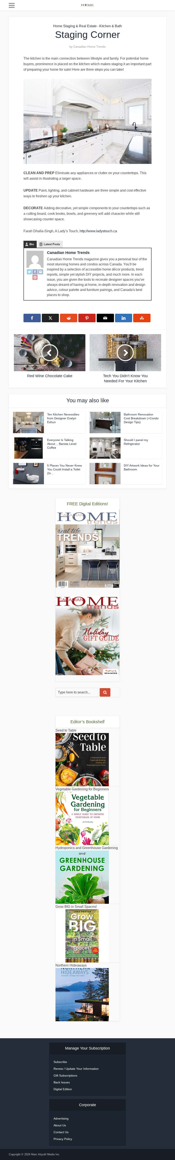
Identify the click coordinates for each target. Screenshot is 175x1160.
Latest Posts (52, 244)
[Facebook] (35, 271)
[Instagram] (40, 271)
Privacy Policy (63, 1139)
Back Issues (62, 1082)
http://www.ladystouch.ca (98, 231)
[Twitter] (29, 271)
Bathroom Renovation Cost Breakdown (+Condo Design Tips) (141, 418)
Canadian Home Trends (89, 46)
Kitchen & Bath (110, 26)
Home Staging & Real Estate (75, 26)
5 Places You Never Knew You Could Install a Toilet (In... (64, 469)
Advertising (61, 1118)
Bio (31, 244)
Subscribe (60, 1062)
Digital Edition (63, 1089)
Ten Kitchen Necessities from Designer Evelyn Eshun (63, 418)
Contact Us (61, 1132)
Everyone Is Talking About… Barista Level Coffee (61, 443)
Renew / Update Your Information (76, 1068)
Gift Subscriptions (65, 1075)
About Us (60, 1125)
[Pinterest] (35, 277)
